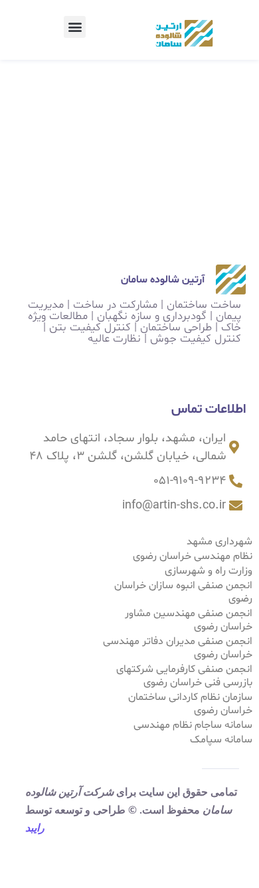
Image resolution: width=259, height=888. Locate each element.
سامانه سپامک (221, 739)
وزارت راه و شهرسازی (208, 571)
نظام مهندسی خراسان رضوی (192, 556)
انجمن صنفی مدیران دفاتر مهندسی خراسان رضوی (177, 648)
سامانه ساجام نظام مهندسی (192, 725)
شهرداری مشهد (219, 541)
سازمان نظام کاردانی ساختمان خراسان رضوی (190, 704)
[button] (75, 27)
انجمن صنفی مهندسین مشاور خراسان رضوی (188, 620)
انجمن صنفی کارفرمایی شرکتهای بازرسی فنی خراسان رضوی (184, 676)
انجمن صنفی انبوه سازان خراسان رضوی (183, 592)
